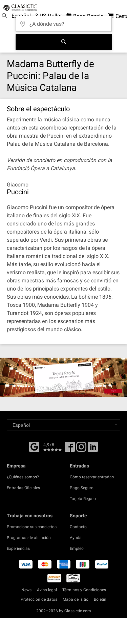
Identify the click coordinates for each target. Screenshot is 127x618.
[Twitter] (81, 449)
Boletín (100, 599)
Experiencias (18, 548)
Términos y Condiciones (84, 589)
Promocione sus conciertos (32, 526)
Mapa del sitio (75, 599)
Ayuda (76, 537)
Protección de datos (39, 599)
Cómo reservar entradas (92, 477)
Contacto (78, 526)
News (26, 589)
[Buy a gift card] (63, 377)
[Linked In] (93, 449)
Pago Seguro (81, 487)
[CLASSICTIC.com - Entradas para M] (19, 8)
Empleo (77, 548)
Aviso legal (47, 589)
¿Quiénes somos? (23, 477)
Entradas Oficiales (23, 487)
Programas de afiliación (29, 537)
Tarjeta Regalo (83, 498)
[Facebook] (34, 446)
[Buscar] (64, 42)
